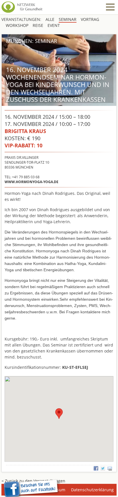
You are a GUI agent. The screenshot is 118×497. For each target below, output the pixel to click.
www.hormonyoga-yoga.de (31, 181)
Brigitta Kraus (25, 131)
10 (23, 145)
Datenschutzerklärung (92, 489)
